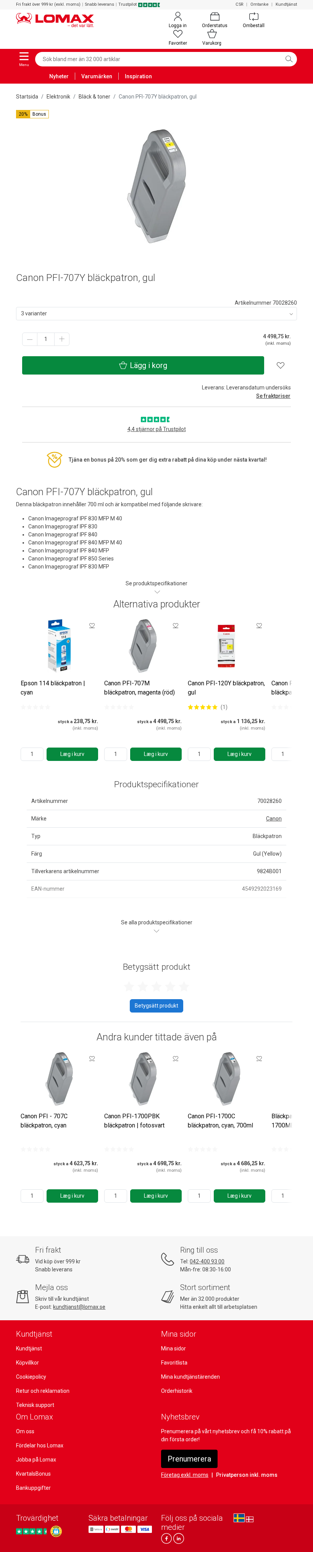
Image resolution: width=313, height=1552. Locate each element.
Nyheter (59, 76)
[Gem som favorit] (92, 625)
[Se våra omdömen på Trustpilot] (32, 1531)
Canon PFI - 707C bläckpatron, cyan (44, 1121)
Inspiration (138, 76)
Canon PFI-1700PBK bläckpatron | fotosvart (134, 1121)
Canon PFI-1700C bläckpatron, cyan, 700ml (220, 1121)
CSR (239, 4)
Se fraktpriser (273, 396)
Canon (274, 819)
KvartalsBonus (33, 1474)
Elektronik (58, 97)
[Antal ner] (29, 339)
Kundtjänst (286, 4)
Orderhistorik (176, 1391)
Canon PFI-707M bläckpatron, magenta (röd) (139, 688)
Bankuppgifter (33, 1488)
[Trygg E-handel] (56, 1531)
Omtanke (259, 4)
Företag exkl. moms (184, 1475)
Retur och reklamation (42, 1391)
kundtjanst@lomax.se (79, 1307)
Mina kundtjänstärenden (190, 1377)
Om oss (25, 1431)
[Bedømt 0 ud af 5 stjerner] (35, 707)
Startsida (27, 97)
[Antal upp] (61, 339)
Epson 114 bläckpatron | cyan (53, 688)
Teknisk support (35, 1405)
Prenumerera (189, 1458)
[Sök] (289, 59)
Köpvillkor (27, 1363)
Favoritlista (174, 1363)
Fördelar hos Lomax (39, 1445)
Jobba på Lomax (36, 1460)
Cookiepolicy (31, 1377)
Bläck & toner (94, 97)
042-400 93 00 (207, 1261)
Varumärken (96, 76)
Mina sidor (173, 1348)
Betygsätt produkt (156, 1006)
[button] (32, 114)
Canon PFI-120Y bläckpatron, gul (226, 688)
